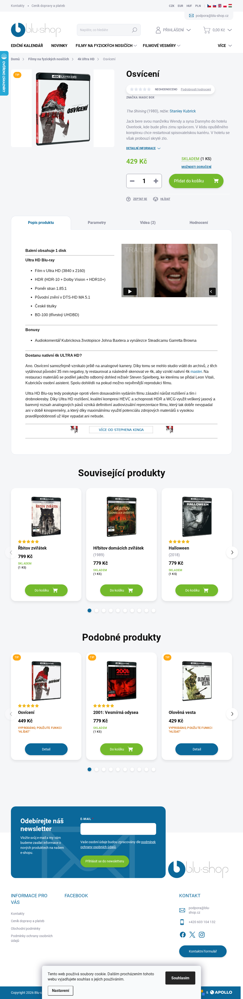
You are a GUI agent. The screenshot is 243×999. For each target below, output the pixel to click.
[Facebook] (182, 933)
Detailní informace (141, 148)
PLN (198, 6)
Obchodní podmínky (25, 928)
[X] (192, 933)
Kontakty (17, 6)
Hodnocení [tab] (199, 222)
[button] (89, 610)
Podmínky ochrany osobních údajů (32, 938)
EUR (180, 6)
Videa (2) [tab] (148, 222)
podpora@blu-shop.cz (199, 910)
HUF (189, 6)
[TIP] (46, 681)
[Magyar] (230, 6)
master (196, 372)
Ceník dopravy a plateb (48, 6)
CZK (171, 6)
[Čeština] (209, 6)
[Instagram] (201, 933)
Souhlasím (180, 978)
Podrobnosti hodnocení (196, 89)
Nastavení (60, 990)
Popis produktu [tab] (41, 222)
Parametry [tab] (97, 222)
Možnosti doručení (196, 167)
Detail (46, 749)
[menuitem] (29, 46)
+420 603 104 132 (202, 922)
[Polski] (225, 6)
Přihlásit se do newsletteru (104, 861)
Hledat (134, 30)
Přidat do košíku (189, 180)
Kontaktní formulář (203, 951)
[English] (220, 6)
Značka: (140, 97)
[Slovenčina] (214, 6)
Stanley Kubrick (183, 111)
